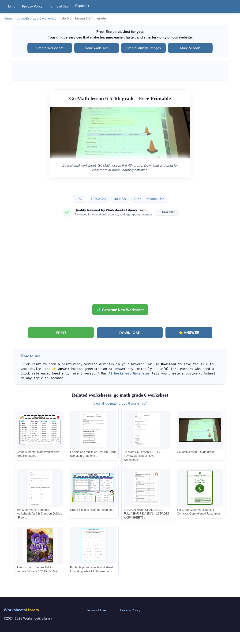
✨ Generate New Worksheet (120, 310)
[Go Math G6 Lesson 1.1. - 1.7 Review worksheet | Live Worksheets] (147, 430)
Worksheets (21, 610)
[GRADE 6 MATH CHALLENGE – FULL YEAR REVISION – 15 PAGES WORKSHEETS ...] (147, 488)
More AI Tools (190, 48)
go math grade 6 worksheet (37, 18)
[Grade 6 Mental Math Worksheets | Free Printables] (40, 430)
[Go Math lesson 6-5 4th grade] (200, 430)
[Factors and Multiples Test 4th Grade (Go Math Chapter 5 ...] (93, 430)
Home (11, 6)
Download (130, 333)
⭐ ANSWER (189, 333)
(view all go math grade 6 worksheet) (120, 403)
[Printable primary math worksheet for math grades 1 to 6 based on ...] (93, 545)
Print (61, 333)
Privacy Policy (32, 6)
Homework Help (97, 48)
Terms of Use (59, 6)
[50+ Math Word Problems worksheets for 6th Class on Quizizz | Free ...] (40, 488)
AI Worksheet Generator (129, 373)
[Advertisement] (120, 262)
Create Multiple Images (143, 48)
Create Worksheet (49, 48)
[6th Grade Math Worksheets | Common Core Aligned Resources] (200, 488)
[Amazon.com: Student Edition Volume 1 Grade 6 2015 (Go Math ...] (40, 545)
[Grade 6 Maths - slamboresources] (93, 488)
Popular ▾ (82, 6)
